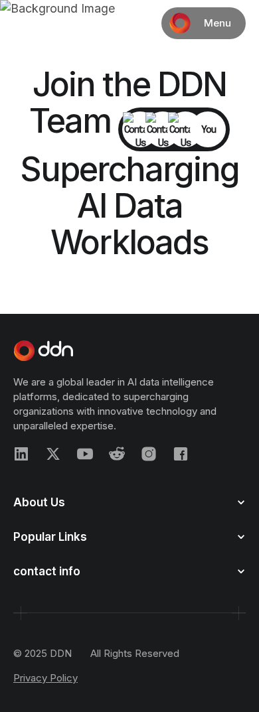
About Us (39, 502)
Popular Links (50, 536)
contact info (46, 571)
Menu (217, 23)
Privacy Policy (45, 678)
